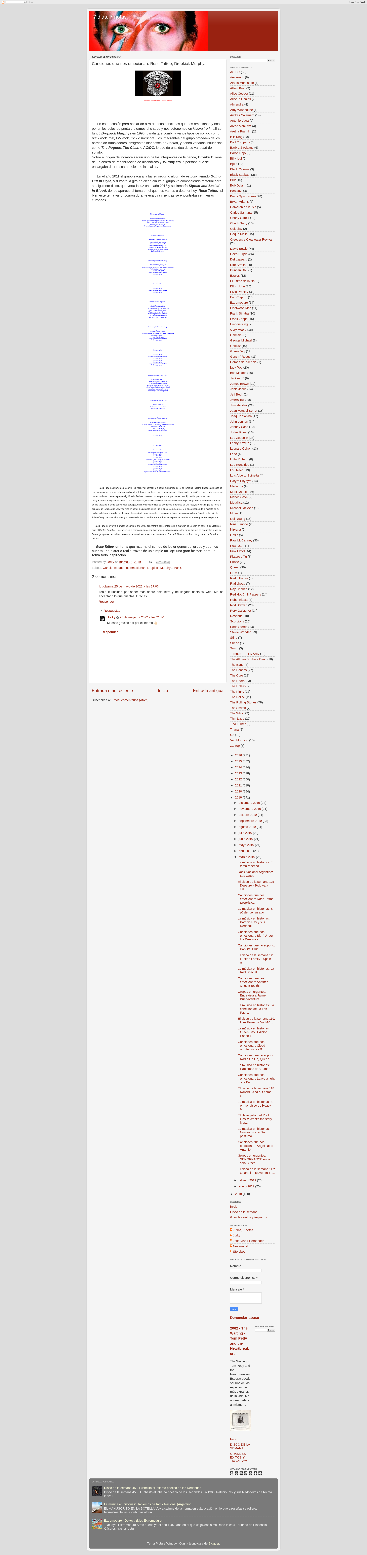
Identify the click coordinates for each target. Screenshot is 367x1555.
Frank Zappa (239, 319)
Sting (233, 637)
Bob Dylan (237, 185)
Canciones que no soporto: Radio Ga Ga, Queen (256, 1057)
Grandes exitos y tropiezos (248, 1217)
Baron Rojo (238, 153)
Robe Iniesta (239, 600)
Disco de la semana (243, 1212)
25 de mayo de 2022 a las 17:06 (136, 586)
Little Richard (239, 459)
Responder (106, 601)
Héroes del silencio (243, 362)
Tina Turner (238, 724)
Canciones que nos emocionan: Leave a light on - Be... (256, 1078)
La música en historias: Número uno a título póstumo (254, 1132)
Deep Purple (238, 254)
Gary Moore (238, 329)
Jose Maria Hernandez (248, 1241)
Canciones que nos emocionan (124, 568)
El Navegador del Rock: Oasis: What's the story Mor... (255, 1118)
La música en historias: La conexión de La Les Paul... (256, 1008)
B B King (236, 137)
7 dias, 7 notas (110, 17)
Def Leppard (238, 259)
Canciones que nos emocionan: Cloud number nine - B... (251, 1045)
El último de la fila (242, 281)
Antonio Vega (239, 120)
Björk (233, 164)
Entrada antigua (208, 690)
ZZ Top (235, 745)
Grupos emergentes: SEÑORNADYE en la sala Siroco (254, 1159)
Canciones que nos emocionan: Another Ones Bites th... (253, 982)
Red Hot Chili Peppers (245, 594)
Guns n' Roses (240, 356)
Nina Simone (239, 524)
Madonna (236, 486)
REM (233, 573)
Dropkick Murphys (159, 568)
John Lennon (239, 421)
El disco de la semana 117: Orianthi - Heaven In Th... (256, 1171)
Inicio (163, 690)
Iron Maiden (238, 373)
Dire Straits (238, 265)
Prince (234, 562)
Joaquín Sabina (241, 416)
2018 (239, 1194)
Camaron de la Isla (243, 207)
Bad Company (240, 142)
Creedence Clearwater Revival (251, 239)
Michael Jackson (241, 508)
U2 (232, 735)
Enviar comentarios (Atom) (130, 700)
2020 (239, 791)
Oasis (234, 535)
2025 (239, 761)
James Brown (239, 383)
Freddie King (239, 324)
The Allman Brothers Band (248, 659)
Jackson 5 (237, 378)
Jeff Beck (236, 394)
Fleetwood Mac (240, 308)
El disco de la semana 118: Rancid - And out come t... (256, 1092)
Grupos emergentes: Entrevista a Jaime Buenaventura (252, 995)
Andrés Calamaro (242, 115)
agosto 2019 (248, 827)
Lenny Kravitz (239, 443)
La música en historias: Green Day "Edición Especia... (254, 1032)
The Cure (236, 675)
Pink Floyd (237, 551)
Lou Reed (237, 470)
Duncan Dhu (238, 270)
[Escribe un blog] (160, 562)
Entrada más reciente (112, 690)
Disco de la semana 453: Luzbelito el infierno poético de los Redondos (152, 1488)
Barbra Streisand (241, 147)
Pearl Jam (237, 545)
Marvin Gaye (239, 497)
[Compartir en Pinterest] (168, 562)
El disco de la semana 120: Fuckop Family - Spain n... (256, 958)
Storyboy (239, 1251)
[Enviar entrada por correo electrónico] (150, 562)
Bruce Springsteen (243, 196)
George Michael (241, 340)
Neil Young (237, 519)
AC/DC (235, 72)
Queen (234, 567)
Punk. (178, 568)
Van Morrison (239, 740)
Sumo (234, 648)
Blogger (213, 1543)
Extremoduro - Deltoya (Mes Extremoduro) (133, 1520)
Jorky (111, 617)
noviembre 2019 (250, 809)
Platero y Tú (238, 556)
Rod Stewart (238, 605)
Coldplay (236, 229)
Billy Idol (236, 158)
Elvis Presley (239, 292)
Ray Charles (238, 589)
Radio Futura (239, 578)
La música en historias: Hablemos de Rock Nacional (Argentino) (148, 1504)
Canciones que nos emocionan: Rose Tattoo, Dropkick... (256, 898)
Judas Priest (238, 432)
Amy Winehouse (241, 110)
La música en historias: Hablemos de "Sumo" (254, 1067)
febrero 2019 (248, 1180)
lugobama (106, 586)
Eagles (235, 275)
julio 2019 (246, 833)
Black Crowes (239, 169)
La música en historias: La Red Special (256, 970)
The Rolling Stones (243, 702)
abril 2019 (246, 851)
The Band (237, 664)
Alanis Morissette (242, 83)
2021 (239, 785)
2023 (239, 773)
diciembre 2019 (250, 803)
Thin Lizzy (237, 718)
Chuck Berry (238, 223)
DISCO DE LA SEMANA (240, 1446)
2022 (239, 779)
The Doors (237, 681)
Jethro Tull (237, 400)
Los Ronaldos (239, 464)
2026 (239, 755)
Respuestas (112, 610)
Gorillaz (235, 346)
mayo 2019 (247, 845)
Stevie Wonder (240, 632)
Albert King (237, 88)
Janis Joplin (238, 389)
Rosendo (236, 616)
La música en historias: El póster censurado (255, 910)
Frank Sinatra (239, 313)
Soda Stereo (238, 627)
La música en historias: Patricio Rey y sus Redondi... (254, 922)
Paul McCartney (241, 540)
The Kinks (237, 691)
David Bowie (239, 248)
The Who (236, 713)
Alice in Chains (240, 99)
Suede (234, 643)
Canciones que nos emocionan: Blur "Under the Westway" (255, 935)
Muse (234, 513)
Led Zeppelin (239, 438)
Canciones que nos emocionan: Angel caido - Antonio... (256, 1145)
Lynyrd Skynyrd (240, 481)
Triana (234, 729)
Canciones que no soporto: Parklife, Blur (256, 947)
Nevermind (240, 1246)
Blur (233, 180)
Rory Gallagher (240, 610)
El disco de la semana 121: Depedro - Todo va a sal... (256, 885)
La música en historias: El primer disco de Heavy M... (255, 1105)
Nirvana (235, 529)
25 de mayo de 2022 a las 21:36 (142, 617)
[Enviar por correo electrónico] (157, 562)
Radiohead (237, 583)
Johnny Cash (239, 427)
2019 (239, 797)
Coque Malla (239, 234)
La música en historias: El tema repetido (255, 864)
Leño (233, 454)
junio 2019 (246, 839)
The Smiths (238, 708)
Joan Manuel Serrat (243, 410)
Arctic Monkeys (240, 126)
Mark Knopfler (239, 492)
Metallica (236, 502)
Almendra (236, 104)
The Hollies (238, 686)
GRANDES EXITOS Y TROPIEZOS (239, 1457)
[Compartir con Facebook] (165, 562)
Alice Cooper (239, 93)
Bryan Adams (239, 201)
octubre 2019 (248, 815)
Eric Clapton (238, 297)
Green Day (237, 351)
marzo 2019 (247, 857)
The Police (237, 697)
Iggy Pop (236, 367)
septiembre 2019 (251, 821)
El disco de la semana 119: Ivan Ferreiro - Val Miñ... (256, 1020)
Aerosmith (237, 77)
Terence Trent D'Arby (244, 654)
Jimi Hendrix (238, 405)
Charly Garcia (239, 218)
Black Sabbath (240, 174)
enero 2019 (247, 1186)
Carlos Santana (241, 212)
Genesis (236, 335)
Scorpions (237, 621)
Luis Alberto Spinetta (244, 475)
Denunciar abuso (244, 1318)
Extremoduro (239, 302)
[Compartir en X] (162, 562)
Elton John (237, 286)
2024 (239, 767)
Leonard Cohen (240, 448)
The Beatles (238, 670)
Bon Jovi (236, 191)
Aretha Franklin (240, 131)
